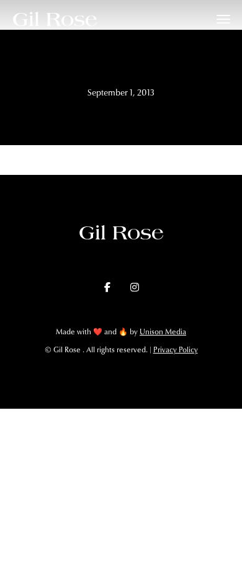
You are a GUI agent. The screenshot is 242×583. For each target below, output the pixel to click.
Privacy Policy (175, 349)
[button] (223, 19)
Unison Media (163, 331)
